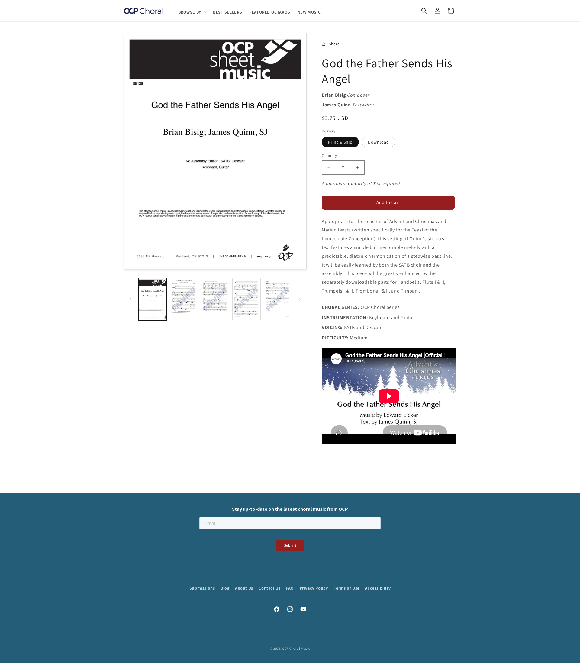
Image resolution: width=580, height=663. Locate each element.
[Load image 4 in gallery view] (246, 299)
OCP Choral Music (296, 648)
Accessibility (378, 588)
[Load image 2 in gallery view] (184, 299)
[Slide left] (130, 299)
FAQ (290, 588)
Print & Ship (340, 142)
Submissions (202, 588)
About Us (244, 588)
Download (378, 142)
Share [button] (334, 44)
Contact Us (269, 588)
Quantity (329, 155)
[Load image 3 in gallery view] (215, 299)
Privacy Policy (314, 588)
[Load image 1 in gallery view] (153, 299)
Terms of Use (346, 588)
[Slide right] (300, 299)
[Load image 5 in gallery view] (278, 299)
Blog (225, 588)
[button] (192, 12)
